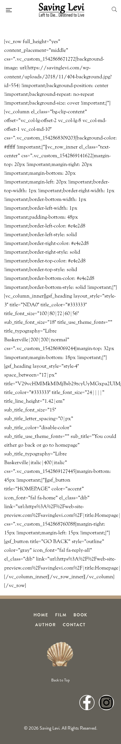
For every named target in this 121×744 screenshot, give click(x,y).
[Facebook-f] (87, 702)
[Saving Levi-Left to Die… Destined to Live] (62, 10)
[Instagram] (106, 702)
